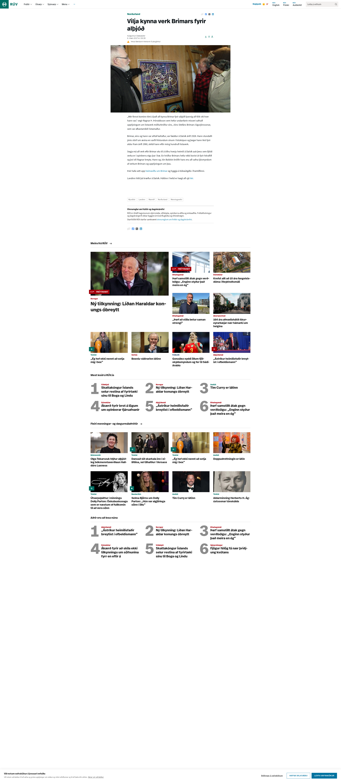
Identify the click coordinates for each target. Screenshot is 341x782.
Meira (64, 4)
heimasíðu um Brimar (156, 171)
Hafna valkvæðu (298, 776)
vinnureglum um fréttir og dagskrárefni (174, 219)
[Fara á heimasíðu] (11, 4)
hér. (191, 178)
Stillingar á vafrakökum (272, 776)
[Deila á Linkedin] (213, 14)
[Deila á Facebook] (206, 14)
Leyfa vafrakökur (324, 776)
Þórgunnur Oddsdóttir (136, 36)
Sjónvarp (52, 4)
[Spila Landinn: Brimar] (170, 79)
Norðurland (133, 14)
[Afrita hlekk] (202, 14)
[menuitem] (31, 4)
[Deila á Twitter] (209, 14)
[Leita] (336, 4)
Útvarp (38, 4)
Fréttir (27, 4)
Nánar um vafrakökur (96, 777)
